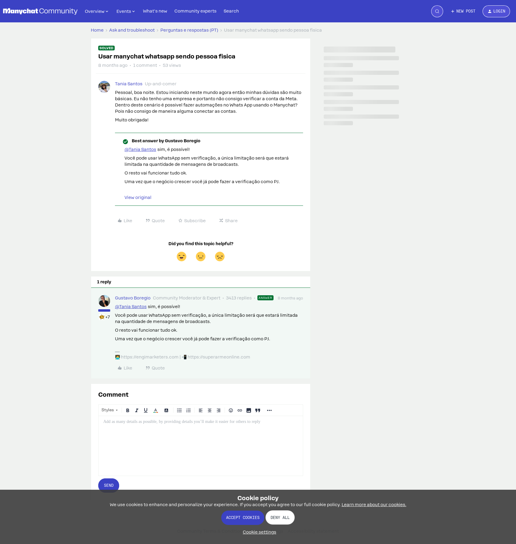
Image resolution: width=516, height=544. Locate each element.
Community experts (195, 11)
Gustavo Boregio (132, 298)
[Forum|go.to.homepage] (40, 11)
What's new (155, 11)
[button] (463, 11)
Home (97, 30)
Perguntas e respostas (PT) (189, 30)
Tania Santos (128, 83)
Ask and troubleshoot (132, 30)
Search (231, 11)
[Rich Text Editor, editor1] (201, 446)
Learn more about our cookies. (374, 504)
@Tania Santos (140, 149)
